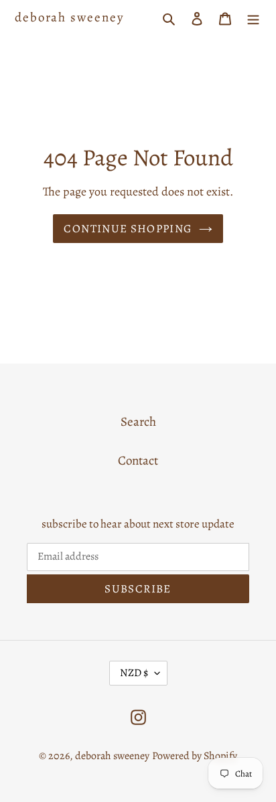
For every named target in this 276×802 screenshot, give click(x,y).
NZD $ (134, 672)
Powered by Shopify (194, 755)
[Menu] (253, 17)
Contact (138, 460)
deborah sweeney (69, 17)
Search (138, 421)
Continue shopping (128, 228)
